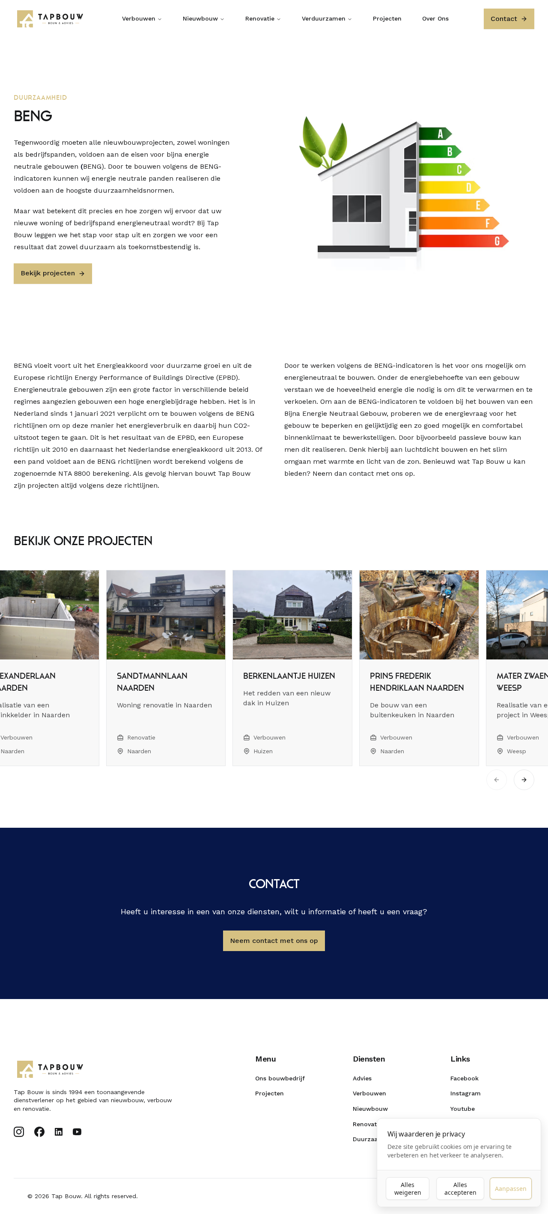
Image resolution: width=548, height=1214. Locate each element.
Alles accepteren (460, 1188)
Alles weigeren (407, 1188)
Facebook (464, 1078)
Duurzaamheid (374, 1139)
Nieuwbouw (200, 18)
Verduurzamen (323, 18)
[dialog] (459, 1162)
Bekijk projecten (48, 273)
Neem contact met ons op (274, 941)
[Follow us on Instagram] (19, 1132)
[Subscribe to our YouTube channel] (77, 1131)
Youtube (462, 1108)
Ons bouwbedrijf (280, 1078)
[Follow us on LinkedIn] (59, 1132)
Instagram (465, 1093)
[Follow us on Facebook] (39, 1132)
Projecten (387, 18)
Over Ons (435, 18)
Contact (504, 19)
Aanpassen (511, 1188)
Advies (362, 1078)
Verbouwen (138, 18)
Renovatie (259, 18)
